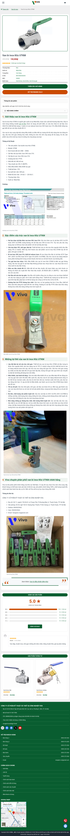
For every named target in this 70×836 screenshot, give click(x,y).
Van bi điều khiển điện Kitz (39, 582)
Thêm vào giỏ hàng (35, 86)
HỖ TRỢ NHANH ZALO (35, 92)
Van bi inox (14, 9)
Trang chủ (5, 9)
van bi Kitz (22, 124)
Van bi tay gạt (33, 81)
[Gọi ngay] (65, 820)
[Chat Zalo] (65, 826)
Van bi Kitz (26, 81)
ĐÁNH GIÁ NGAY (35, 626)
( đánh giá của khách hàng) (18, 63)
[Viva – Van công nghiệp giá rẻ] (36, 2)
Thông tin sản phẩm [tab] (10, 101)
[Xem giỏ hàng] (66, 2)
